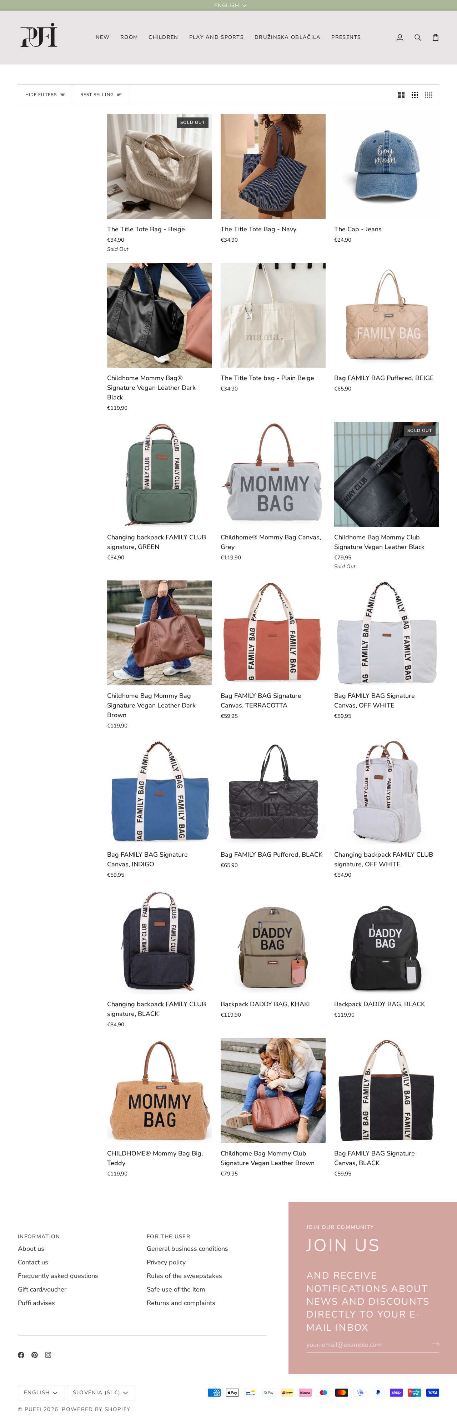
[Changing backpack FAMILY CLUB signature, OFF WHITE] (386, 791)
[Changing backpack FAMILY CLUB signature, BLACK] (159, 941)
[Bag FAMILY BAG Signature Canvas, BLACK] (386, 1090)
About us (31, 1248)
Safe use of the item (176, 1289)
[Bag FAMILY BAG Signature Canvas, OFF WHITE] (386, 632)
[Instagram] (48, 1355)
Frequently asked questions (58, 1276)
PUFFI (33, 1409)
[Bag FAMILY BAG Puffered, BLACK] (273, 791)
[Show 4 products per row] (430, 95)
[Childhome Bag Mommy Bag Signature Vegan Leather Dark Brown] (159, 632)
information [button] (39, 1236)
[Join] (433, 1344)
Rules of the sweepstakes (184, 1276)
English (226, 5)
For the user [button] (168, 1236)
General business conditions (187, 1248)
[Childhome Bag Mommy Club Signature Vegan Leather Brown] (273, 1090)
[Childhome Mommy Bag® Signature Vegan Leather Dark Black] (159, 315)
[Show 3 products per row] (415, 95)
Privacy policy (166, 1262)
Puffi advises (36, 1303)
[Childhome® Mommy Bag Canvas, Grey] (273, 474)
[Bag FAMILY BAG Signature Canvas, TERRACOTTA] (273, 632)
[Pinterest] (34, 1355)
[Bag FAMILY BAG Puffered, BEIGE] (386, 315)
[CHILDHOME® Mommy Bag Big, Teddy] (159, 1090)
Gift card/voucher (42, 1289)
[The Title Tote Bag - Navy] (273, 166)
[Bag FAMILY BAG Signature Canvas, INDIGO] (159, 791)
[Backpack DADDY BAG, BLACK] (386, 941)
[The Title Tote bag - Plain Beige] (273, 315)
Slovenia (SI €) (96, 1392)
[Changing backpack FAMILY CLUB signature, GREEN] (159, 474)
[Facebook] (21, 1355)
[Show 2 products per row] (401, 95)
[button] (129, 37)
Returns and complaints (181, 1303)
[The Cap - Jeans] (386, 166)
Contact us (33, 1262)
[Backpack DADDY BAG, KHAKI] (273, 941)
